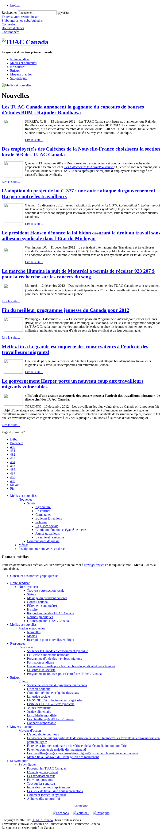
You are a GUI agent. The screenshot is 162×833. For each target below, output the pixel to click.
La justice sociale (46, 526)
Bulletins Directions (48, 518)
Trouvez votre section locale (45, 590)
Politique (41, 522)
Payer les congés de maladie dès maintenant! (56, 749)
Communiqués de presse (43, 541)
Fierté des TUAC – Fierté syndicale (50, 704)
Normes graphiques (40, 617)
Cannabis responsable (41, 723)
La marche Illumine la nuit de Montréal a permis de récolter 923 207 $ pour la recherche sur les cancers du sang (78, 273)
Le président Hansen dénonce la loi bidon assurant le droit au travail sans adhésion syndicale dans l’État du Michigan (81, 235)
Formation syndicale (40, 662)
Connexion (81, 806)
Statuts (31, 594)
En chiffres (42, 511)
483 (12, 458)
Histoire (32, 609)
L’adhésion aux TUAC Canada (48, 621)
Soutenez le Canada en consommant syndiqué (57, 651)
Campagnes (43, 514)
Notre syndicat (20, 59)
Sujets (31, 503)
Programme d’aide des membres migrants (54, 658)
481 (12, 450)
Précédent (16, 443)
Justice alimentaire (39, 711)
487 (12, 473)
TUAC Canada (42, 820)
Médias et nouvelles (23, 63)
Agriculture (43, 507)
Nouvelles (25, 499)
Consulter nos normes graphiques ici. (34, 576)
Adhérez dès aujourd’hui (43, 798)
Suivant (15, 485)
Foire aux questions (40, 779)
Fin (12, 488)
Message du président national (47, 598)
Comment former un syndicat (46, 795)
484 (12, 462)
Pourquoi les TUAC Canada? (46, 768)
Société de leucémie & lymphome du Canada (57, 685)
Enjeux (15, 70)
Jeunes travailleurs (47, 533)
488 (12, 477)
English (15, 5)
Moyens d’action (21, 74)
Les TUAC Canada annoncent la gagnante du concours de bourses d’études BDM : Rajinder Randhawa (73, 109)
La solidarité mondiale (42, 715)
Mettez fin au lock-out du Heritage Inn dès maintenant (63, 757)
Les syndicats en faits (41, 776)
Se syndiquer (18, 78)
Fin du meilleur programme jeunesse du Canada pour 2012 (65, 310)
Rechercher (9, 12)
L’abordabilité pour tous (43, 734)
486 (12, 469)
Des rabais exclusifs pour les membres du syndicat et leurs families (71, 666)
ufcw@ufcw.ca (94, 565)
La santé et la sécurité (49, 537)
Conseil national (38, 602)
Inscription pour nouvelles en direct (42, 548)
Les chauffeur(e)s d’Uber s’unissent (50, 719)
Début (14, 439)
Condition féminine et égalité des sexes (61, 530)
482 (12, 454)
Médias (23, 545)
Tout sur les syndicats (41, 783)
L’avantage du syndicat (42, 772)
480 (12, 447)
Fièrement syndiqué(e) (42, 605)
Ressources (17, 67)
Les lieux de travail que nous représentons (55, 791)
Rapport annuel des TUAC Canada (50, 613)
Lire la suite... (34, 140)
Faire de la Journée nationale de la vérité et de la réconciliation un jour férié (77, 745)
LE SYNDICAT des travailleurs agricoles (54, 700)
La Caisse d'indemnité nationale (48, 655)
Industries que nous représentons (48, 787)
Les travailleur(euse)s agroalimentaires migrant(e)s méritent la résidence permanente (82, 753)
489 (12, 481)
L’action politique (38, 689)
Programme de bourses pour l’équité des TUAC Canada (64, 674)
